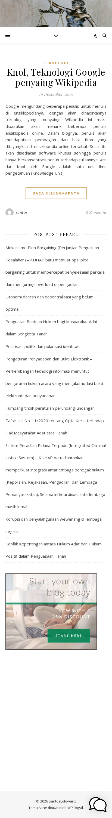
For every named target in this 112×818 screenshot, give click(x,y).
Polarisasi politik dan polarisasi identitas (42, 346)
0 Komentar (96, 212)
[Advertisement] (56, 698)
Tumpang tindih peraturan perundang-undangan (50, 408)
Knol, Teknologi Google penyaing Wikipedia (56, 77)
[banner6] (56, 611)
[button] (98, 805)
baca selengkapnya (56, 193)
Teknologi (56, 63)
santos (22, 212)
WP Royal (75, 807)
